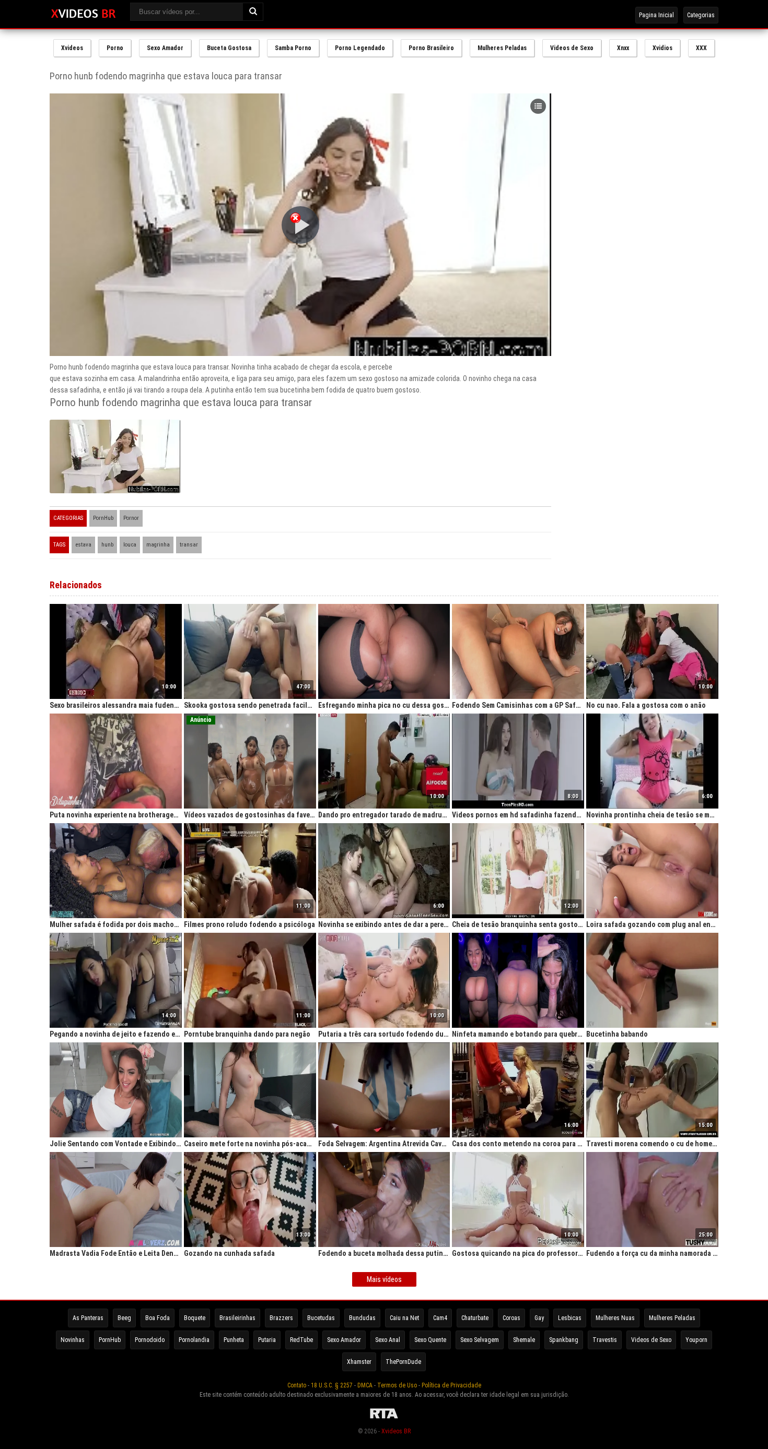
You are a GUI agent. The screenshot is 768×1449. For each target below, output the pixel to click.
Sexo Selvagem (479, 1340)
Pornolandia (194, 1340)
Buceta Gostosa (229, 48)
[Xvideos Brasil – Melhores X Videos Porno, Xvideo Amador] (83, 14)
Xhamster (359, 1361)
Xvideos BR (396, 1431)
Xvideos (72, 48)
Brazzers (281, 1318)
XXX (701, 48)
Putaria (267, 1340)
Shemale (524, 1340)
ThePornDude (403, 1361)
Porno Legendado (360, 48)
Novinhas (73, 1340)
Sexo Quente (430, 1340)
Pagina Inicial (656, 15)
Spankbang (563, 1340)
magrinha (158, 544)
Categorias (701, 15)
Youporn (696, 1340)
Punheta (234, 1340)
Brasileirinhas (237, 1318)
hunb (107, 544)
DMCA (365, 1385)
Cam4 (440, 1318)
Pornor (131, 518)
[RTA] (384, 1419)
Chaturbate (474, 1318)
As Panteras (88, 1318)
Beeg (124, 1318)
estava (83, 544)
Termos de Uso (397, 1385)
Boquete (194, 1318)
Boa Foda (157, 1318)
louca (129, 544)
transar (189, 544)
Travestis (604, 1340)
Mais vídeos (384, 1279)
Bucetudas (321, 1318)
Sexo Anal (387, 1340)
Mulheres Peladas (502, 48)
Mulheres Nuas (615, 1318)
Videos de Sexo (572, 48)
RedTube (301, 1340)
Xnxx (623, 48)
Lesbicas (569, 1318)
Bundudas (362, 1318)
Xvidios (662, 48)
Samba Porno (293, 48)
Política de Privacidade (451, 1385)
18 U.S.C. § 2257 (332, 1385)
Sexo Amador (165, 48)
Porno (115, 48)
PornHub (103, 518)
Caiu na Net (404, 1318)
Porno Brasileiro (431, 48)
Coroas (511, 1318)
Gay (539, 1318)
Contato (296, 1385)
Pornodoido (150, 1340)
